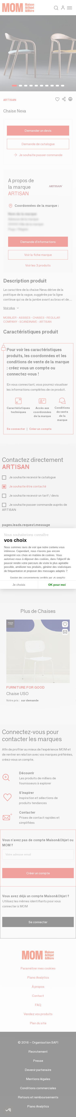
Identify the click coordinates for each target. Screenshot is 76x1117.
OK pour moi (57, 584)
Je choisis (19, 584)
